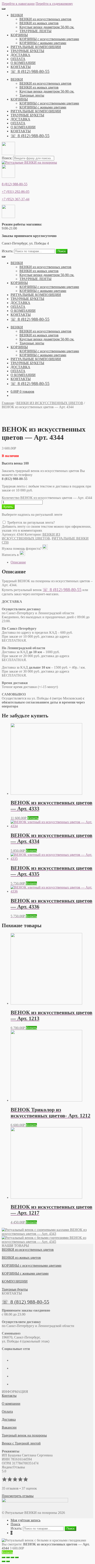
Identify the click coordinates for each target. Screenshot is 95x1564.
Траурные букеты (15, 1289)
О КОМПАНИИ (23, 63)
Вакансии (9, 1427)
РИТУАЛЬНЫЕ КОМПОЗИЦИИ (36, 47)
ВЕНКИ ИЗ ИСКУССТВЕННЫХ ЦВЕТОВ (49, 403)
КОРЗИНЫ (19, 35)
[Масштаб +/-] (17, 1557)
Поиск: (7, 158)
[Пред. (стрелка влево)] (3, 1561)
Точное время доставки (30, 687)
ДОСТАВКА (20, 55)
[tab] (52, 562)
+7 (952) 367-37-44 (15, 199)
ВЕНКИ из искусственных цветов (45, 19)
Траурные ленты (31, 95)
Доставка (9, 1419)
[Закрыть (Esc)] (3, 1557)
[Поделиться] (8, 1557)
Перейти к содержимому (54, 4)
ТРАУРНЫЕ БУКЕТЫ (27, 51)
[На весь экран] (12, 1557)
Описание (18, 562)
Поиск (62, 251)
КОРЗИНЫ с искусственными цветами (49, 39)
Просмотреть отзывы (18, 1496)
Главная (8, 403)
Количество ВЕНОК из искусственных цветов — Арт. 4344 (47, 498)
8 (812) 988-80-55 (14, 184)
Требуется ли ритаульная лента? (30, 522)
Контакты (9, 1395)
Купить (8, 506)
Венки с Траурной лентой (21, 1443)
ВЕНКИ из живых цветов (39, 23)
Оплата (7, 1411)
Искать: (7, 251)
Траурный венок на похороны (24, 1435)
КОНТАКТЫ (21, 67)
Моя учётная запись (25, 1520)
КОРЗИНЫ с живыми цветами (42, 43)
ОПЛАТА (18, 59)
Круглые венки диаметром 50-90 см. (46, 27)
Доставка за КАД (26, 667)
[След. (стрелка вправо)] (8, 1561)
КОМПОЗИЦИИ (15, 1281)
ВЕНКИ (17, 15)
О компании (11, 1403)
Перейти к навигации (18, 4)
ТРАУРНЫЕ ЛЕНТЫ (35, 31)
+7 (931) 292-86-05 (15, 191)
